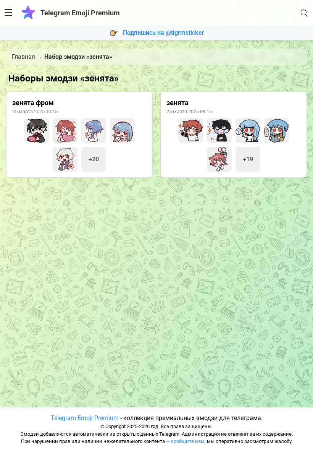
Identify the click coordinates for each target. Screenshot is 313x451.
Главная (23, 56)
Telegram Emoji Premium (85, 418)
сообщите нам (188, 441)
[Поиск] (304, 13)
